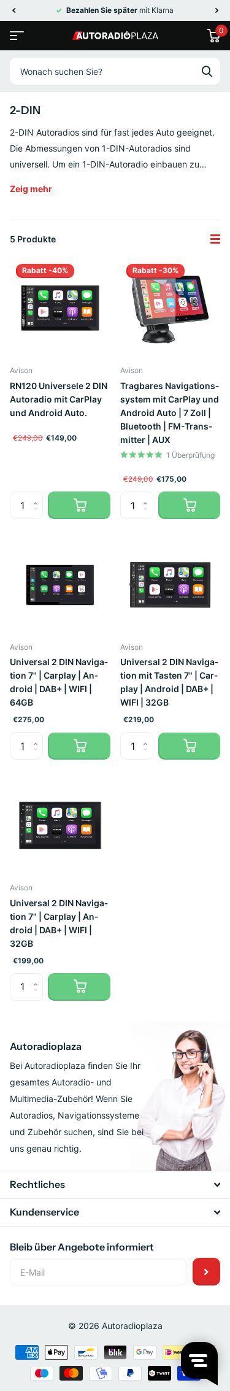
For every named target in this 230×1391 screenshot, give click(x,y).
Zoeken (206, 71)
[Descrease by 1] (38, 516)
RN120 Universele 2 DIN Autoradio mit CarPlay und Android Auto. (58, 399)
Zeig (31, 188)
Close (115, 1184)
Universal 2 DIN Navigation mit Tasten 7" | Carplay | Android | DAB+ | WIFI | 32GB (169, 682)
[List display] (215, 239)
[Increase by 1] (38, 495)
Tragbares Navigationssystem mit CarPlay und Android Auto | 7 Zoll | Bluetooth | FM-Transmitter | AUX (169, 412)
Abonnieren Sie (206, 1271)
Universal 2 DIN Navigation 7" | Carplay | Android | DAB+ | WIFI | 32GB (59, 923)
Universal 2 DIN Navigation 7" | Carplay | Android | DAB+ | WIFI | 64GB (59, 682)
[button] (13, 10)
